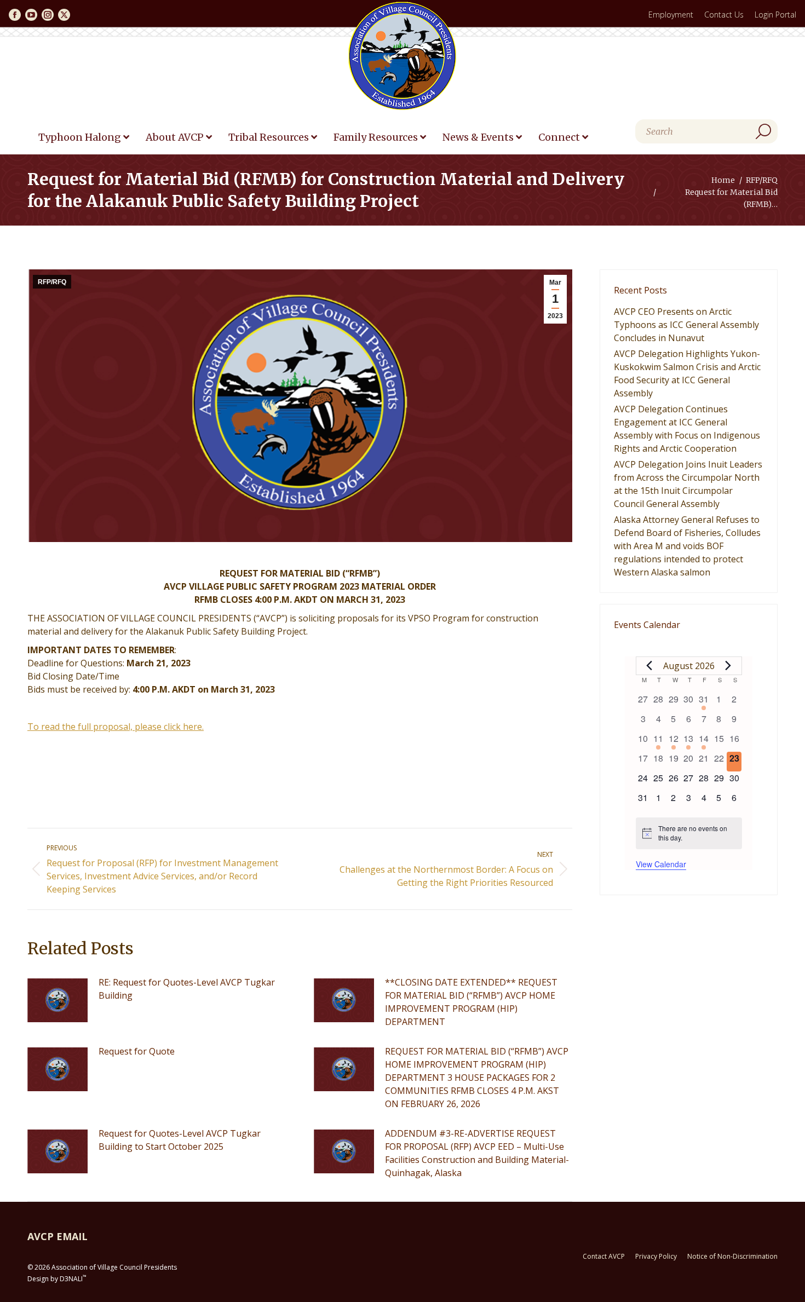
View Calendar (661, 864)
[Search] (763, 131)
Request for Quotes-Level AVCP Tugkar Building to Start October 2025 (180, 1140)
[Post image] (57, 1000)
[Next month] (728, 665)
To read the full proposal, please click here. (115, 727)
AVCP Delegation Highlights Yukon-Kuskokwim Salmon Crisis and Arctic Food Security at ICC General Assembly (687, 373)
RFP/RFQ (52, 282)
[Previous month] (649, 665)
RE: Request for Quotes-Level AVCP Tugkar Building (187, 988)
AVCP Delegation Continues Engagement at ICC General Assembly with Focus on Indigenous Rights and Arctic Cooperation (687, 428)
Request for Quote (137, 1051)
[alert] (689, 833)
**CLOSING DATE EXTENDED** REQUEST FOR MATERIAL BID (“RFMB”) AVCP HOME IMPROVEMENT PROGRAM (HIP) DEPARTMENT (471, 1002)
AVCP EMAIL (57, 1236)
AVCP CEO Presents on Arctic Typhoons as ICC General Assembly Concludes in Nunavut (686, 325)
